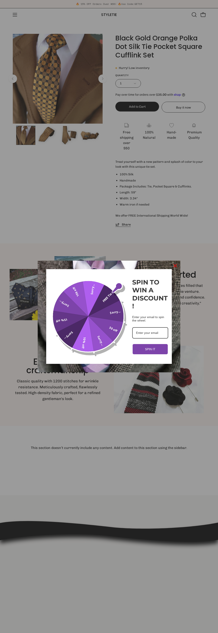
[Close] (175, 266)
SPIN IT (150, 349)
